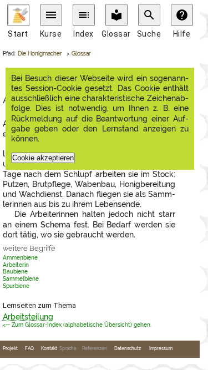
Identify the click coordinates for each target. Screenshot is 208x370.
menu (51, 15)
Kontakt (49, 348)
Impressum (161, 348)
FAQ (29, 348)
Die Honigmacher (40, 53)
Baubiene (15, 271)
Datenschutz (127, 348)
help (182, 15)
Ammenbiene (20, 258)
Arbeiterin (16, 265)
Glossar (81, 53)
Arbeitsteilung (28, 316)
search (149, 15)
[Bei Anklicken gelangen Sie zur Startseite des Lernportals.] (18, 15)
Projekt (10, 348)
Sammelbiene (21, 279)
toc (83, 15)
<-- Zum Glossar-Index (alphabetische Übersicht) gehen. (77, 325)
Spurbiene (16, 286)
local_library (116, 15)
